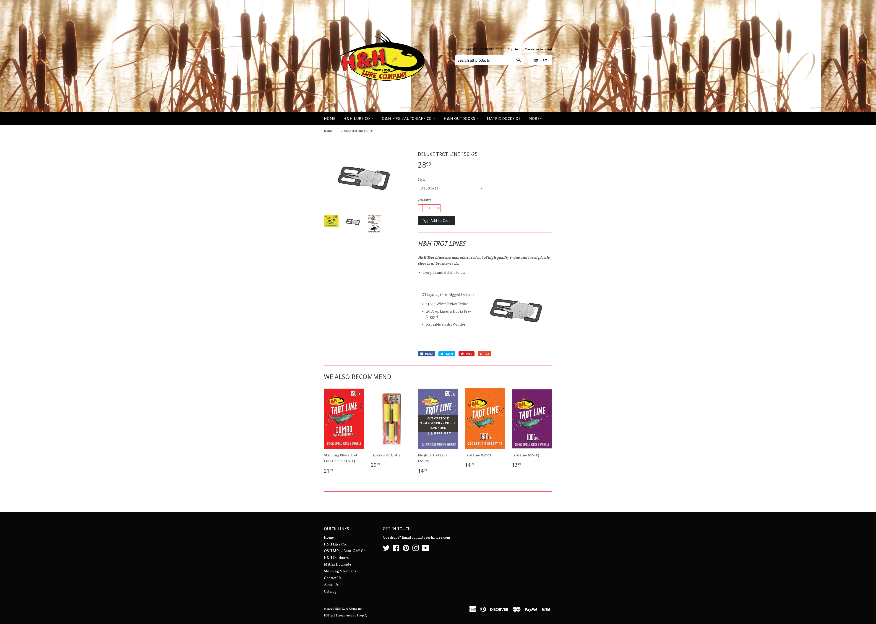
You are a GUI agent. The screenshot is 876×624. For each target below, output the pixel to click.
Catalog (330, 591)
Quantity (424, 200)
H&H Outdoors (460, 118)
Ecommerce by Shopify (351, 616)
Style (421, 180)
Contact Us (333, 578)
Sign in (513, 49)
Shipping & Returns (340, 571)
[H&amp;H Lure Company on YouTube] (425, 549)
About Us (331, 584)
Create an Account (538, 49)
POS (327, 616)
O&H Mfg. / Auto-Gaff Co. (407, 118)
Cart (543, 60)
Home (329, 118)
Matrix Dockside (504, 118)
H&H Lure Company (348, 609)
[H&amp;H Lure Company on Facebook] (396, 549)
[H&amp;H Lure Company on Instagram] (415, 549)
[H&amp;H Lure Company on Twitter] (386, 549)
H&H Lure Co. (357, 118)
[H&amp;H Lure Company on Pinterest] (405, 549)
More (534, 118)
